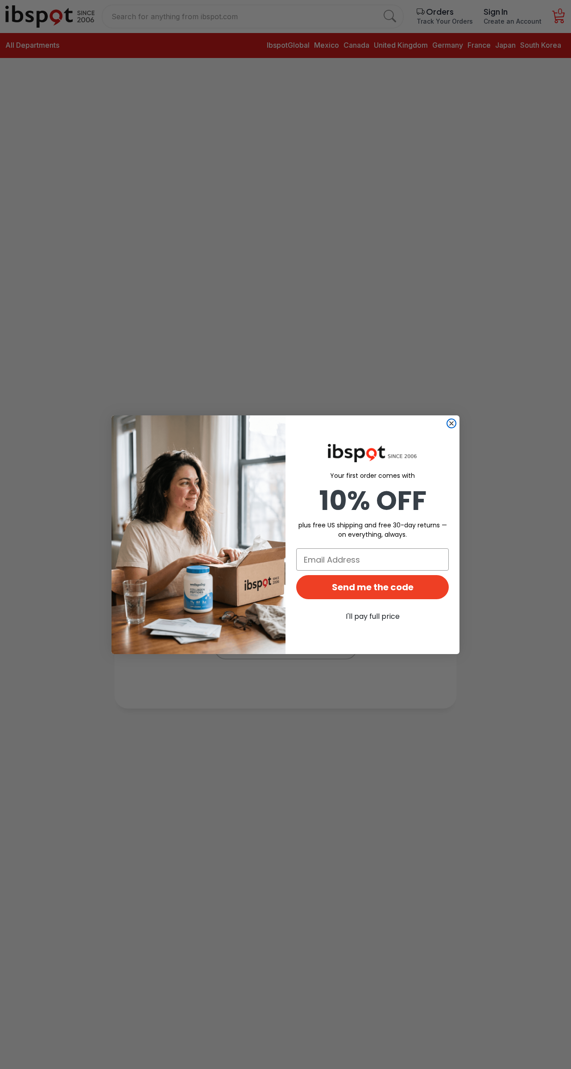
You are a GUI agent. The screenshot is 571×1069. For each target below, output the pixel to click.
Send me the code (373, 587)
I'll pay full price (373, 616)
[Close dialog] (451, 423)
